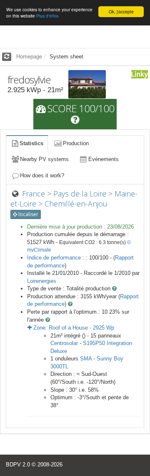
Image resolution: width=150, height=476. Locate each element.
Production (76, 143)
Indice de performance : (56, 257)
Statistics (31, 143)
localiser (27, 214)
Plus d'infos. (48, 16)
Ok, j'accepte (121, 11)
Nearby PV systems (44, 159)
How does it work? (42, 175)
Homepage (29, 56)
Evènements (103, 159)
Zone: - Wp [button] (73, 328)
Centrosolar (64, 343)
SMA (86, 358)
